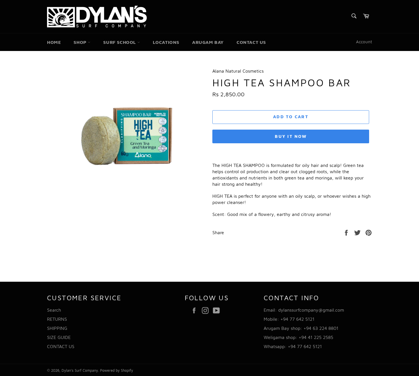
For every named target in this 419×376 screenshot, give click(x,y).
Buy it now (291, 136)
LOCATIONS (166, 42)
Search (54, 309)
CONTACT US (251, 42)
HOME (54, 42)
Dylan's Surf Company (80, 370)
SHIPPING (57, 328)
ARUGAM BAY (208, 42)
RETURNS (57, 319)
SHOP (81, 42)
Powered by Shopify (116, 370)
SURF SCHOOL (120, 42)
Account (364, 41)
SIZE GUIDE (59, 337)
